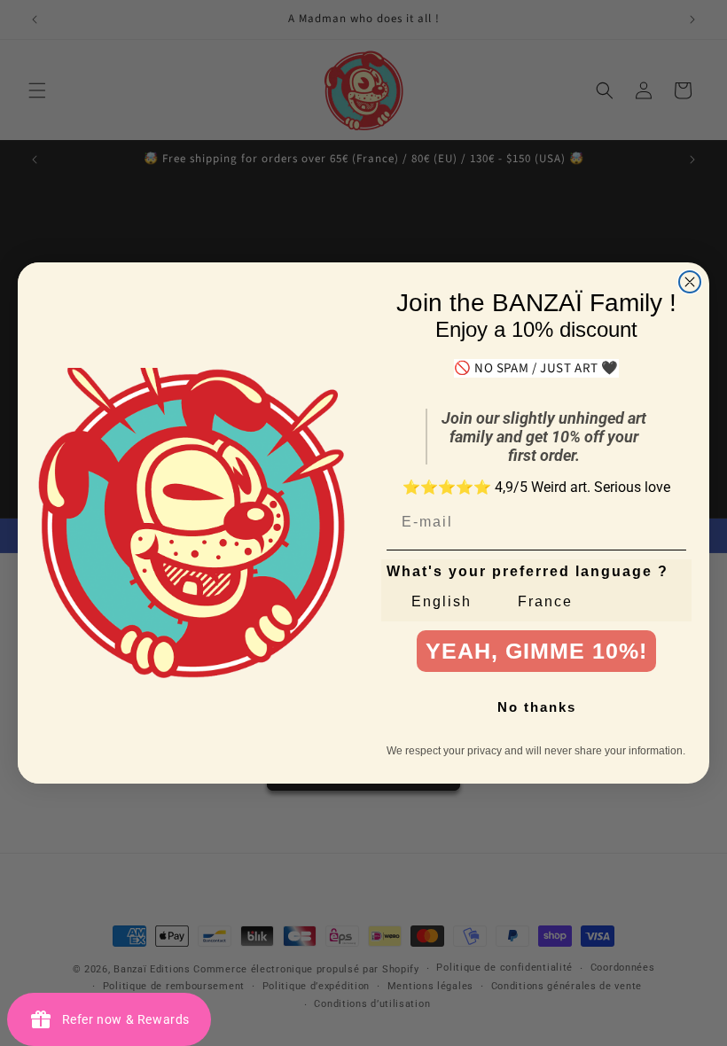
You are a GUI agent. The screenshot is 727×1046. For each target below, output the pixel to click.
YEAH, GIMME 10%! (536, 650)
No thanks (536, 706)
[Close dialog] (689, 282)
